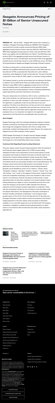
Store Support (6, 319)
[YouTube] (32, 371)
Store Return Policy (8, 316)
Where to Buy (6, 321)
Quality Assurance (32, 313)
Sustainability (31, 308)
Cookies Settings (6, 399)
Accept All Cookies (13, 389)
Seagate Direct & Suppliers (34, 359)
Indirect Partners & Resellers (35, 356)
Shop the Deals (7, 305)
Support (5, 326)
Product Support (7, 329)
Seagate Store (6, 302)
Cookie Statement (5, 369)
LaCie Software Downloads (9, 335)
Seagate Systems (7, 346)
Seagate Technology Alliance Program (37, 362)
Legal (4, 392)
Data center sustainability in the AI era (18, 292)
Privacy (4, 394)
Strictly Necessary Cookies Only (13, 393)
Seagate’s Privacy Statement (13, 378)
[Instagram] (36, 371)
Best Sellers (6, 308)
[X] (34, 371)
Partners (30, 353)
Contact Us (6, 348)
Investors (5, 353)
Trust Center (31, 310)
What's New (6, 310)
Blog (29, 335)
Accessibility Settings (7, 400)
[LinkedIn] (30, 371)
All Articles (7, 6)
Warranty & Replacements (9, 343)
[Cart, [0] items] (44, 2)
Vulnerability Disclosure (7, 397)
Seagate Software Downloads (10, 332)
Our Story (30, 305)
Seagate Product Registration (10, 337)
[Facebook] (28, 371)
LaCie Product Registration (9, 340)
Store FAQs (6, 313)
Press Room (31, 329)
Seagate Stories (7, 9)
